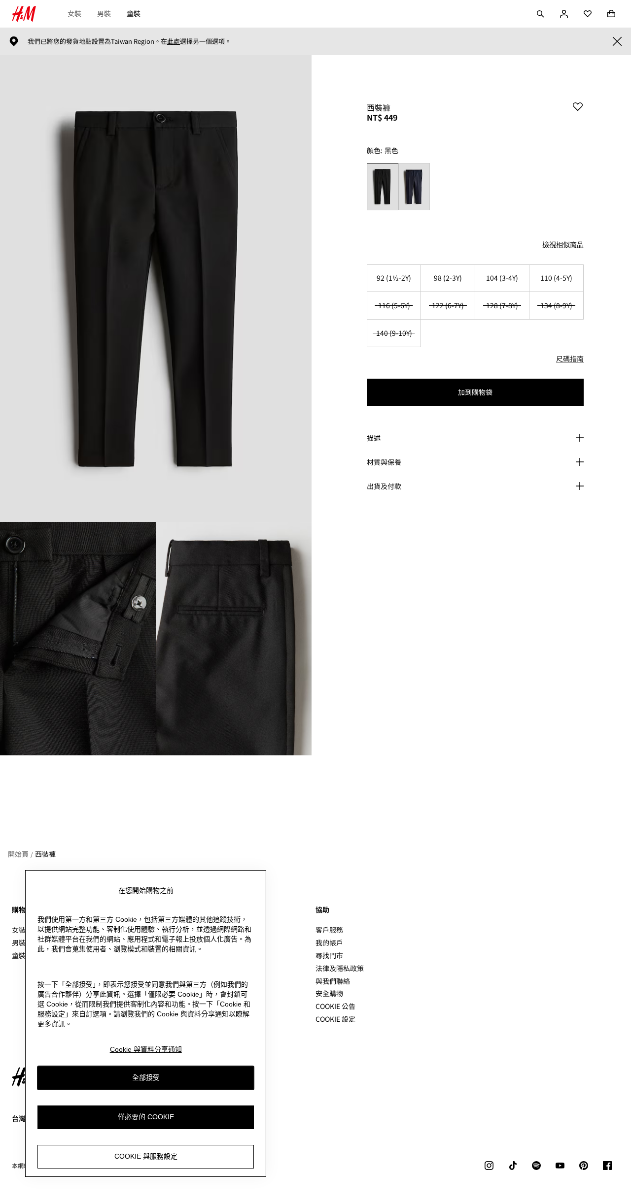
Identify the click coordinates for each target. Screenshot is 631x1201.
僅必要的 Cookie (146, 1117)
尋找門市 (329, 955)
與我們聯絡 (333, 981)
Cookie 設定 (335, 1019)
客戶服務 (329, 930)
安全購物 (329, 993)
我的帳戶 (329, 942)
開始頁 (18, 854)
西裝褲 (45, 854)
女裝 (74, 13)
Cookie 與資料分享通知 (146, 1049)
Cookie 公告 (335, 1006)
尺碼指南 (570, 358)
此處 (173, 41)
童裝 (133, 13)
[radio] (382, 186)
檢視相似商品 (563, 244)
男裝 (104, 13)
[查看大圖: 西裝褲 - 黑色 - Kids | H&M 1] (156, 288)
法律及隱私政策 (340, 968)
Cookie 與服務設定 (145, 1157)
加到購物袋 (475, 392)
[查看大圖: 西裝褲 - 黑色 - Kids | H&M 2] (78, 638)
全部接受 (146, 1078)
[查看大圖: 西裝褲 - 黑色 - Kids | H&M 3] (234, 638)
